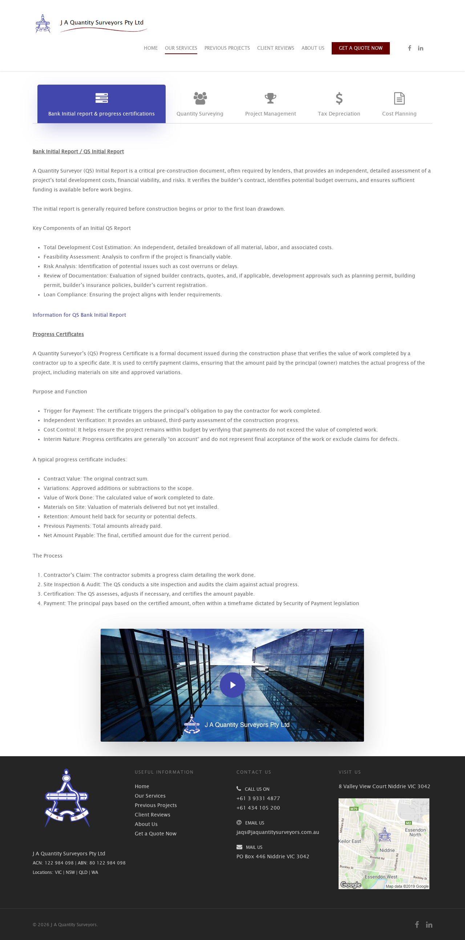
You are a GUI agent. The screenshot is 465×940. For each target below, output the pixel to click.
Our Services (181, 48)
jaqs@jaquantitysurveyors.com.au (277, 832)
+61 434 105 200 (258, 808)
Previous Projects (227, 48)
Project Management (270, 114)
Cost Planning (399, 114)
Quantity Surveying (200, 114)
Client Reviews (275, 48)
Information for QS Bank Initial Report (79, 315)
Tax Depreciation (339, 114)
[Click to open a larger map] (384, 893)
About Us (313, 48)
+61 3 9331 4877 (258, 798)
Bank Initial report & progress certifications (101, 114)
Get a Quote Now (361, 48)
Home (151, 48)
